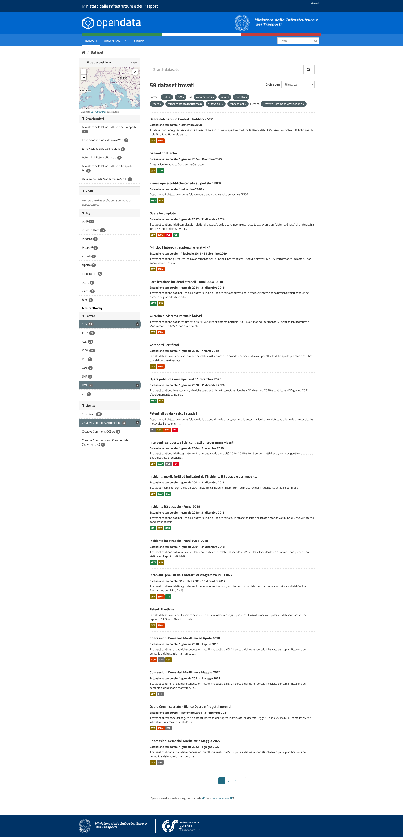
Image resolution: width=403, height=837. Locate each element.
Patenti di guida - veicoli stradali (173, 413)
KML (168, 728)
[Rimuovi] (170, 97)
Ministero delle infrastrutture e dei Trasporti (120, 6)
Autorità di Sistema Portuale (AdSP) (176, 315)
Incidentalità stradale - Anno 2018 (175, 506)
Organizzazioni (115, 40)
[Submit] (315, 40)
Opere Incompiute (163, 213)
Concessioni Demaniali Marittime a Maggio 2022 (185, 740)
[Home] (83, 52)
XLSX (160, 170)
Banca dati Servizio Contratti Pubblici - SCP (181, 118)
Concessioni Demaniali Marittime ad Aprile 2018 (185, 637)
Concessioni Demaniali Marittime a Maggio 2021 (185, 672)
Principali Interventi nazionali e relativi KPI (180, 247)
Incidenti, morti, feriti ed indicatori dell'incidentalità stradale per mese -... (203, 476)
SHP (161, 659)
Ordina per (272, 84)
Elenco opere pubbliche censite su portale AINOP (185, 183)
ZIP (152, 429)
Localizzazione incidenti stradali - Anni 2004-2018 (186, 281)
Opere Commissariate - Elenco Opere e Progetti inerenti (190, 706)
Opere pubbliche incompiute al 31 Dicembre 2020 (185, 379)
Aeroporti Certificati (164, 344)
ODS (168, 463)
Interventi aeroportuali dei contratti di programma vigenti (192, 442)
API (203, 798)
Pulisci (133, 63)
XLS (175, 234)
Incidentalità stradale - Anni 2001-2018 (179, 540)
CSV (153, 140)
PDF (168, 234)
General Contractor (163, 153)
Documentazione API (222, 798)
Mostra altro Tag (92, 308)
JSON (160, 140)
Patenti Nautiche (162, 609)
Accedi (315, 3)
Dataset (91, 40)
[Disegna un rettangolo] (135, 72)
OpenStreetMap (99, 112)
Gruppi (139, 40)
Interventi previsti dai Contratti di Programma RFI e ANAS (192, 574)
